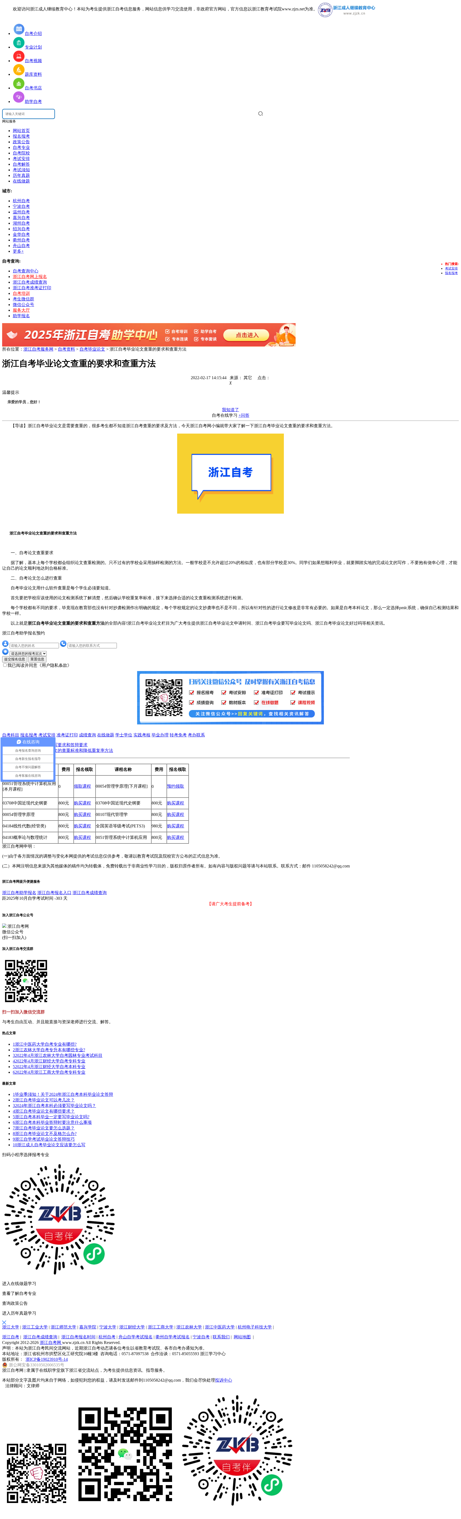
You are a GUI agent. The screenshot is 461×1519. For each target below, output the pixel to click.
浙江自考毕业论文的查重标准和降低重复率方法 (68, 750)
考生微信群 (23, 299)
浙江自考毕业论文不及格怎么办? (45, 1133)
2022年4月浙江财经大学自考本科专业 (49, 1066)
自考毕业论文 (92, 349)
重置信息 (37, 659)
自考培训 (21, 293)
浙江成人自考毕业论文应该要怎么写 (49, 1145)
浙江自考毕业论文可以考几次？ (44, 1100)
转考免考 (178, 735)
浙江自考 (10, 1337)
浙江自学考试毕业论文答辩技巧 (44, 1139)
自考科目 (10, 735)
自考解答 (21, 164)
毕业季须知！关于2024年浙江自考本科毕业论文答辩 (63, 1094)
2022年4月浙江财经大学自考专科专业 (49, 1061)
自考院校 (21, 153)
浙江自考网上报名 (30, 276)
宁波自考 (201, 1337)
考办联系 (196, 735)
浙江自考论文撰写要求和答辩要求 (55, 745)
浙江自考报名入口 (54, 892)
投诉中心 (223, 1380)
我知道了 (230, 409)
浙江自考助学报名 (19, 892)
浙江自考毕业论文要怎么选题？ (44, 1128)
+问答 (244, 415)
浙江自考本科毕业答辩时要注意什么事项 (52, 1122)
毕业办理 (160, 735)
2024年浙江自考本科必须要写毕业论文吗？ (54, 1105)
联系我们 (221, 1337)
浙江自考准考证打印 (32, 287)
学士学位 (123, 735)
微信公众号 (23, 304)
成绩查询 (87, 735)
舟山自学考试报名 (135, 1337)
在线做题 (21, 181)
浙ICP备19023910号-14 (47, 1359)
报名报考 (21, 136)
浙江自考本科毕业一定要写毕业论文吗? (51, 1117)
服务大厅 (21, 310)
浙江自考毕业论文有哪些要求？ (44, 1111)
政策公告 (21, 142)
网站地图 (242, 1337)
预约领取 (175, 786)
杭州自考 (107, 1337)
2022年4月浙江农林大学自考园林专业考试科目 (57, 1055)
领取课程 (82, 786)
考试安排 (21, 158)
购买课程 (82, 803)
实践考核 (141, 735)
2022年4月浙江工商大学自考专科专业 (49, 1072)
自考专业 (21, 147)
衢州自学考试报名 (173, 1337)
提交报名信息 (14, 659)
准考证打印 (67, 735)
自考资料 (66, 349)
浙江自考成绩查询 (30, 282)
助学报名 (21, 316)
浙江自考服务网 (38, 349)
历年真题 (21, 175)
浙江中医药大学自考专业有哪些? (45, 1044)
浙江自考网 (51, 1342)
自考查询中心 (25, 271)
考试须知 (21, 170)
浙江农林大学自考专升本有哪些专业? (49, 1050)
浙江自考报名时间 (78, 1337)
